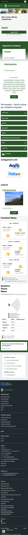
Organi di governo (5, 403)
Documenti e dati (4, 399)
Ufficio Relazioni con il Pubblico (8, 461)
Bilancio (22, 80)
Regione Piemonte (5, 1)
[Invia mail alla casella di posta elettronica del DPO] (11, 473)
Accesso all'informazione (9, 80)
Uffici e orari (3, 463)
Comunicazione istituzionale (19, 84)
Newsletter (3, 523)
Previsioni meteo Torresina (7, 488)
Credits (24, 528)
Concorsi (5, 86)
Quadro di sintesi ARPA (8, 338)
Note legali (3, 503)
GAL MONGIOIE (4, 492)
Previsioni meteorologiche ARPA (10, 279)
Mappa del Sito (9, 530)
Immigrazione (22, 86)
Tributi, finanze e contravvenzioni (8, 426)
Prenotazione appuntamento (7, 512)
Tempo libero (7, 90)
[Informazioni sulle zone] (20, 294)
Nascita (14, 88)
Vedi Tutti (14, 97)
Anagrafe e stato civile (6, 417)
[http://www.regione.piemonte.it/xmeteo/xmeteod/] (14, 174)
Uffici (2, 410)
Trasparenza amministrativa (17, 90)
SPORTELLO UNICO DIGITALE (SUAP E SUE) (11, 494)
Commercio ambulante (7, 84)
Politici (2, 407)
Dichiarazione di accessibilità (7, 499)
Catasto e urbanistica (5, 422)
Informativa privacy (5, 501)
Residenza (23, 88)
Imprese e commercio (5, 424)
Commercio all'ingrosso (9, 82)
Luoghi (2, 438)
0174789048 (8, 453)
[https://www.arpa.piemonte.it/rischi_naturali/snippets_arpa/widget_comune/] (14, 166)
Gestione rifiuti (15, 86)
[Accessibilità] (4, 531)
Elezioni (9, 86)
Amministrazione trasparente (7, 507)
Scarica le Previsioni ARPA (9, 278)
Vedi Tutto (14, 213)
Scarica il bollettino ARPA (9, 336)
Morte (10, 88)
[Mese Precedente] (3, 32)
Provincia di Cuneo (5, 486)
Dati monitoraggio (5, 528)
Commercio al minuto (19, 82)
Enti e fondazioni (4, 401)
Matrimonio (5, 88)
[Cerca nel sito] (24, 6)
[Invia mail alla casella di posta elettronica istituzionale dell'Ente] (9, 457)
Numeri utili (3, 465)
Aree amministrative (5, 397)
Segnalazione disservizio (6, 511)
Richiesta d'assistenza (6, 514)
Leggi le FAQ (3, 509)
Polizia (18, 88)
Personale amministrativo (6, 405)
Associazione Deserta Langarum (8, 490)
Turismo (14, 92)
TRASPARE (3, 497)
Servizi (16, 528)
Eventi (2, 440)
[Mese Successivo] (25, 32)
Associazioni (17, 80)
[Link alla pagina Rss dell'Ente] (1, 521)
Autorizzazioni (4, 419)
